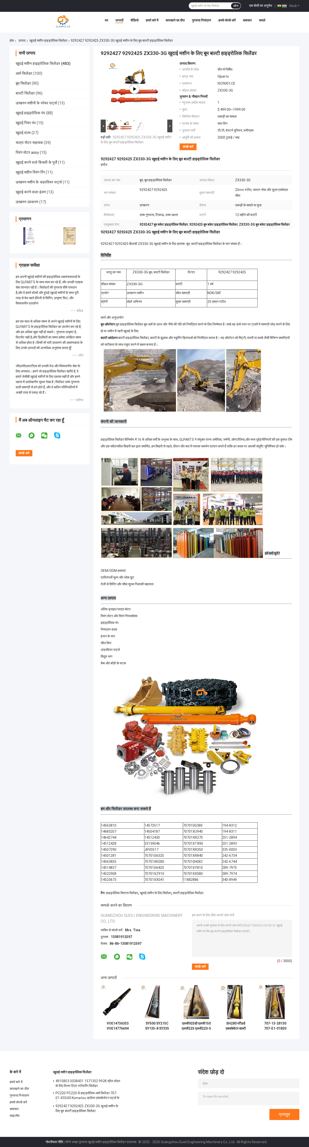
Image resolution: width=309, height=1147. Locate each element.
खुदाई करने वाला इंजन (31, 192)
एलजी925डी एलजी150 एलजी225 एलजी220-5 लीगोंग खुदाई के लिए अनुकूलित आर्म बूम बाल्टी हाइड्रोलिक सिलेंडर (196, 1026)
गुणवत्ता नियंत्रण (201, 20)
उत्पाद (22, 40)
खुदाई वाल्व (23, 132)
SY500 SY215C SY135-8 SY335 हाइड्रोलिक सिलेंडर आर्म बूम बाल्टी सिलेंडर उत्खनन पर (157, 1026)
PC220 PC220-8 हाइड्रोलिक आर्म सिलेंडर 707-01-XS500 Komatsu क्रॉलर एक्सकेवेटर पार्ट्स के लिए (87, 1096)
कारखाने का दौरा (175, 20)
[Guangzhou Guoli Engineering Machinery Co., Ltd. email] (22, 435)
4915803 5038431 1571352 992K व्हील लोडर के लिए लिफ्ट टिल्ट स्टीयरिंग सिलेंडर (88, 1083)
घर (106, 20)
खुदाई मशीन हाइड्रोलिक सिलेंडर (48, 40)
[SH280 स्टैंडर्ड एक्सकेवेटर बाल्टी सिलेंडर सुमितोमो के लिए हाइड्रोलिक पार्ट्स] (236, 1002)
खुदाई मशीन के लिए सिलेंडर (155, 893)
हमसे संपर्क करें (227, 20)
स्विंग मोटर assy (27, 152)
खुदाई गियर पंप (26, 123)
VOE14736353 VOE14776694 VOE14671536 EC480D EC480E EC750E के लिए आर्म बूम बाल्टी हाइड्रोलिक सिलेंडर (118, 1026)
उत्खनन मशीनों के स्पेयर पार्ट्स (36, 103)
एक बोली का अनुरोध (260, 5)
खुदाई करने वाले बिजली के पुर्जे (36, 162)
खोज (235, 5)
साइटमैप (15, 1116)
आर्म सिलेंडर (24, 73)
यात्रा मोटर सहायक (29, 142)
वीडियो (135, 20)
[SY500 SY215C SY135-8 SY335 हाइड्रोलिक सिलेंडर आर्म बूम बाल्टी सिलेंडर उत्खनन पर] (157, 1002)
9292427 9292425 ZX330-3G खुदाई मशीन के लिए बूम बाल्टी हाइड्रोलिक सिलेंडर (87, 1108)
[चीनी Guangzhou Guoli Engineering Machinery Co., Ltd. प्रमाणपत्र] (29, 236)
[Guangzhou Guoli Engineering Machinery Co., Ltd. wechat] (47, 435)
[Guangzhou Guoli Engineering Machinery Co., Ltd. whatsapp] (34, 435)
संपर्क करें (188, 146)
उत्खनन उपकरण (27, 202)
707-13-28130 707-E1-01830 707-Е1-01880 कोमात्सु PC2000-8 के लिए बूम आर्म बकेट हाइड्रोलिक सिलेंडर (275, 1026)
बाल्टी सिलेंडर (25, 93)
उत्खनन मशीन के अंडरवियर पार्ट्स (39, 182)
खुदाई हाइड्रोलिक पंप (30, 113)
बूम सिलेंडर (23, 83)
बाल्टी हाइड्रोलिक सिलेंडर (188, 893)
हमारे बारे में (152, 20)
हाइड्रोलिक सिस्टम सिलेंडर (122, 893)
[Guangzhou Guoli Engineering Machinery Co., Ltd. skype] (60, 435)
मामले (262, 20)
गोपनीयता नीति (54, 1142)
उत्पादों (119, 20)
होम (12, 40)
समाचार (247, 20)
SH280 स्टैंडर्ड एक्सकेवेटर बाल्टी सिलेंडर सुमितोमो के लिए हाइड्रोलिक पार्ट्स (235, 1026)
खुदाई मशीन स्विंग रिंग (30, 172)
